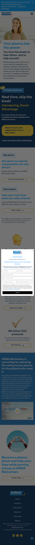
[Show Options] (16, 282)
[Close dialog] (32, 251)
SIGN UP (17, 292)
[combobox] (4, 278)
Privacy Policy (11, 289)
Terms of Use (17, 289)
